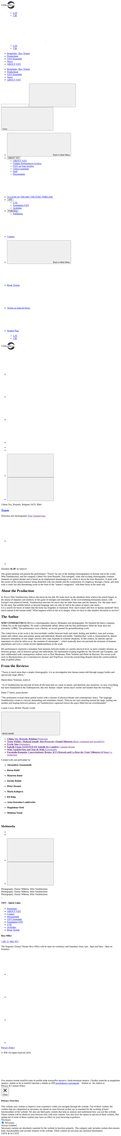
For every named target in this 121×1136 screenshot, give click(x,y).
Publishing (18, 214)
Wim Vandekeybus (36, 516)
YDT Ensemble (14, 59)
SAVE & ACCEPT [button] (10, 1133)
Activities (17, 208)
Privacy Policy (8, 1047)
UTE (15, 202)
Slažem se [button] (86, 1083)
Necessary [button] (6, 1120)
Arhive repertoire (21, 169)
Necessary (9, 1123)
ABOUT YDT (14, 64)
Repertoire (12, 908)
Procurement (19, 174)
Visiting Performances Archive (27, 163)
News (10, 61)
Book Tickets (13, 930)
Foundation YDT (21, 205)
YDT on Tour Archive (23, 166)
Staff (15, 171)
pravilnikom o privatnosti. (67, 1083)
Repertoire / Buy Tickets (18, 53)
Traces (5, 510)
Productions (12, 56)
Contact (10, 914)
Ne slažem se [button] (98, 1083)
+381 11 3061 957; (10, 941)
